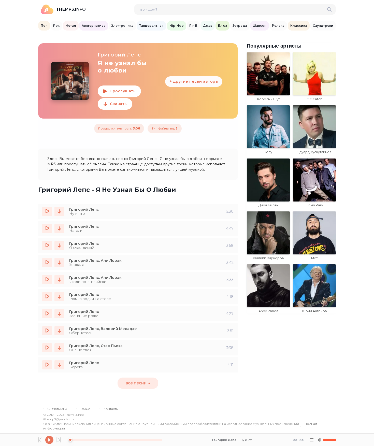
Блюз (222, 25)
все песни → (138, 383)
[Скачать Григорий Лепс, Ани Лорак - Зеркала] (59, 262)
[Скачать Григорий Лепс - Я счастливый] (59, 245)
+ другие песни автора (194, 81)
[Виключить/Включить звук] (319, 439)
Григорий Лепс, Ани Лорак (95, 260)
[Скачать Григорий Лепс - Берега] (59, 364)
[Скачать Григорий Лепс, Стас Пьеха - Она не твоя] (59, 347)
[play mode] (311, 439)
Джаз (207, 25)
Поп (44, 25)
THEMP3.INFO (71, 9)
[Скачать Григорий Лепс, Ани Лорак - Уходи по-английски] (59, 279)
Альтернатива (94, 25)
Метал (70, 25)
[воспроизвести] (47, 211)
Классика (298, 25)
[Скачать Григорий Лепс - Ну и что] (59, 211)
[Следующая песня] (58, 439)
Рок (56, 25)
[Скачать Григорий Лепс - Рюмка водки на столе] (59, 296)
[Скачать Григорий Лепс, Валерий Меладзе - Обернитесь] (59, 330)
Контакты (111, 409)
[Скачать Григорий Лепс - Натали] (59, 228)
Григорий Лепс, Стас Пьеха (96, 345)
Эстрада (240, 25)
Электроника (122, 25)
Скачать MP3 (57, 409)
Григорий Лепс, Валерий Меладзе (103, 328)
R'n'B (193, 25)
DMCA (85, 409)
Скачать (118, 104)
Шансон (259, 25)
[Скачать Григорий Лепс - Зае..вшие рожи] (59, 313)
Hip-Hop (176, 25)
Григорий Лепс (84, 209)
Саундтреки (323, 25)
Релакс (278, 25)
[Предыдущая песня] (40, 439)
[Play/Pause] (49, 440)
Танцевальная (151, 25)
